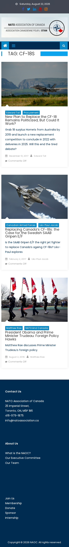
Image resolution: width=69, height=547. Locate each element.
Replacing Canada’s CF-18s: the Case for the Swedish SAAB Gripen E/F (32, 233)
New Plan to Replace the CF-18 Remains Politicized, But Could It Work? (32, 120)
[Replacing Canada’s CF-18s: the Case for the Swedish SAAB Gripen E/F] (34, 197)
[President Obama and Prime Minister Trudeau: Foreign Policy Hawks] (34, 300)
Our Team (12, 463)
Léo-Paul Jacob (48, 225)
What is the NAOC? (18, 453)
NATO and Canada (36, 328)
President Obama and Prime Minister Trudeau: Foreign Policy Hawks (32, 336)
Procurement (31, 112)
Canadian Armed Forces (20, 225)
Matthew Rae (13, 328)
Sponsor (10, 513)
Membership (13, 503)
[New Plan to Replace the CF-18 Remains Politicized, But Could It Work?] (34, 84)
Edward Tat (13, 112)
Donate (10, 508)
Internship (11, 518)
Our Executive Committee (22, 458)
